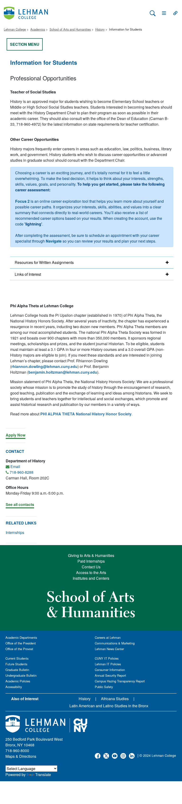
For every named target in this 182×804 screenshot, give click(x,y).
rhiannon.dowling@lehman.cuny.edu (44, 366)
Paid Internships (91, 561)
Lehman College (15, 29)
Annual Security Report (110, 675)
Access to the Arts (91, 572)
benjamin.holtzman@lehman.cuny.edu (62, 372)
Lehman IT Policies (108, 664)
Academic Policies (17, 681)
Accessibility (13, 687)
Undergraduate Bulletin (20, 675)
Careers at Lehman (108, 637)
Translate (43, 774)
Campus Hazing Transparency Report (120, 681)
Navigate (54, 241)
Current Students (16, 658)
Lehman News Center (109, 649)
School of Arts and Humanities (70, 29)
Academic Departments (21, 637)
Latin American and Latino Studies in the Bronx (108, 705)
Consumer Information (110, 669)
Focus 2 (22, 201)
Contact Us (91, 567)
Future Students (16, 664)
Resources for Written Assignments (44, 262)
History (100, 29)
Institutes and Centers (91, 578)
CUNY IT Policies (106, 658)
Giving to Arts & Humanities (91, 555)
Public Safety (104, 687)
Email (15, 466)
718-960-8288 (21, 472)
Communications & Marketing (115, 643)
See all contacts (20, 504)
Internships (15, 532)
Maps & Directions (20, 756)
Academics (37, 29)
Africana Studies (115, 698)
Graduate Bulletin (17, 669)
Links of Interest (28, 274)
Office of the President (20, 643)
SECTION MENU (24, 44)
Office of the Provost (19, 649)
